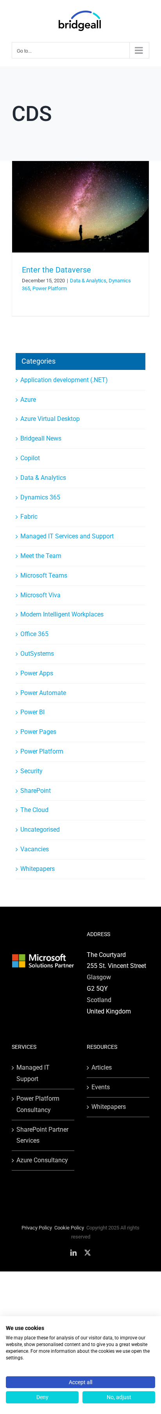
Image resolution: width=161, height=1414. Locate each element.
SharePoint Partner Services (42, 1135)
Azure (28, 399)
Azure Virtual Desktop (50, 419)
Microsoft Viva (40, 595)
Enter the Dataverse (56, 269)
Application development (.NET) (64, 380)
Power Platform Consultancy (37, 1104)
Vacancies (34, 849)
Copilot (30, 458)
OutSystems (37, 653)
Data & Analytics (88, 281)
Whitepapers (37, 869)
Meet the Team (40, 556)
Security (31, 771)
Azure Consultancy (42, 1160)
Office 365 (34, 634)
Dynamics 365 (40, 497)
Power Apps (36, 673)
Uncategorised (40, 829)
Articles (101, 1067)
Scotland (99, 1000)
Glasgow (99, 977)
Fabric (29, 516)
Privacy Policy (36, 1228)
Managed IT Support (33, 1073)
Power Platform (49, 288)
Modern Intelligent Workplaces (62, 614)
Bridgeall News (40, 438)
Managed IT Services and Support (67, 536)
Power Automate (43, 693)
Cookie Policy (69, 1228)
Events (100, 1087)
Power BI (32, 712)
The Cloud (34, 810)
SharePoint (35, 790)
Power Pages (38, 731)
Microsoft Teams (43, 575)
